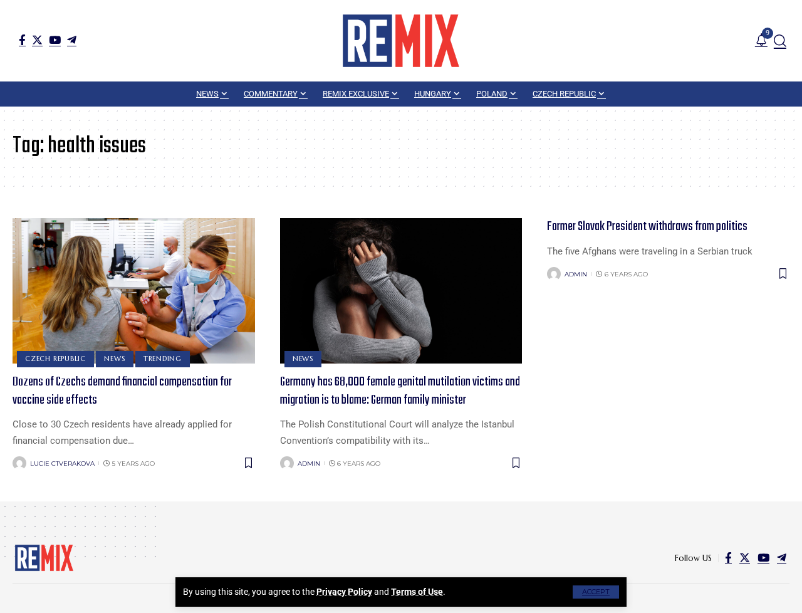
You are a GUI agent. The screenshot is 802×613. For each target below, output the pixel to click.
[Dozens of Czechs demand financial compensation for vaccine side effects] (134, 291)
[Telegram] (72, 39)
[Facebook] (22, 39)
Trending (162, 358)
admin (309, 463)
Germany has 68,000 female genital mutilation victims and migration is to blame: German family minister (400, 391)
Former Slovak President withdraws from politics (647, 226)
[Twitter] (37, 39)
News (114, 358)
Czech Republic (55, 358)
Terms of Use (417, 592)
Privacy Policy (344, 592)
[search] (780, 40)
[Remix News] (401, 40)
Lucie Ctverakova (62, 463)
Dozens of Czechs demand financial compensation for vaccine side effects (122, 391)
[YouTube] (55, 39)
